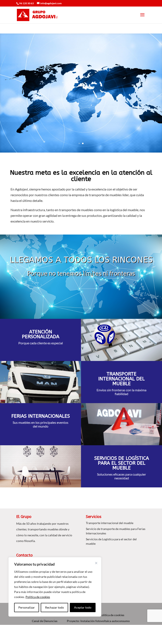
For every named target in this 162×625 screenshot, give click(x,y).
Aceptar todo (82, 607)
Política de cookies (38, 597)
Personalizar (26, 607)
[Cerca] (96, 563)
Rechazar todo (54, 607)
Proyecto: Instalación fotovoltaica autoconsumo (98, 621)
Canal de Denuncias (44, 621)
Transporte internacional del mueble (109, 523)
